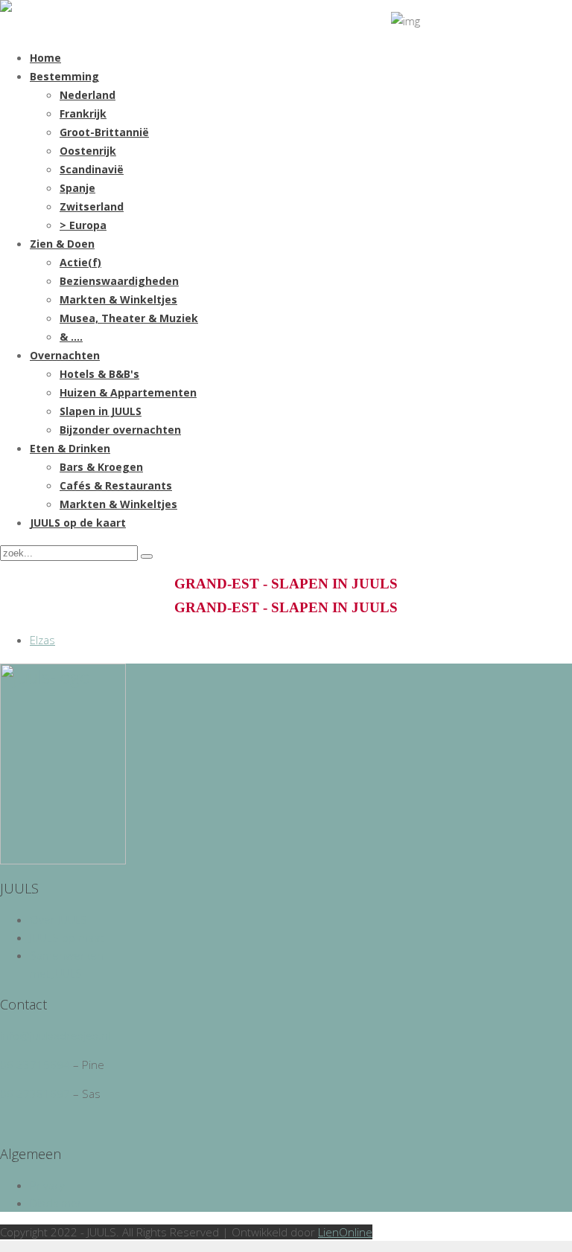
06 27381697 (35, 1093)
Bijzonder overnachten (120, 430)
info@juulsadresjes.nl (55, 1035)
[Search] (147, 556)
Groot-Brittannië (104, 132)
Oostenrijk (88, 151)
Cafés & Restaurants (116, 485)
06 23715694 (35, 1064)
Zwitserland (92, 206)
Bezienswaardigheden (119, 281)
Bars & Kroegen (101, 467)
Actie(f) (80, 262)
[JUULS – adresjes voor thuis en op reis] (6, 7)
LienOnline (345, 1231)
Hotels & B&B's (99, 374)
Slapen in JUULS (101, 411)
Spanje (77, 188)
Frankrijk (83, 113)
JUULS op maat (67, 937)
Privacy (47, 1185)
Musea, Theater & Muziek (129, 318)
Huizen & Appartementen (128, 392)
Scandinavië (92, 169)
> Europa (83, 225)
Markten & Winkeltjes (118, 299)
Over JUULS (58, 919)
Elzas (42, 639)
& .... (71, 337)
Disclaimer (56, 1202)
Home (45, 58)
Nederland (87, 95)
